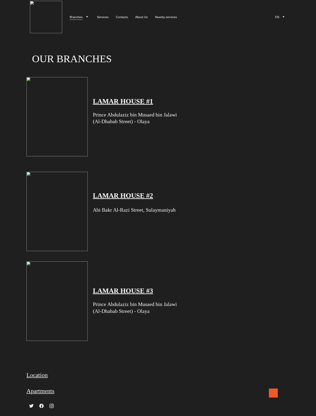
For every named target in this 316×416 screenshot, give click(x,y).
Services (103, 17)
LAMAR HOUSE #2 (123, 195)
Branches (76, 17)
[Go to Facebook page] (41, 406)
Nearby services (166, 17)
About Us (141, 17)
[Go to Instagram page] (51, 406)
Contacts (122, 17)
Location (37, 375)
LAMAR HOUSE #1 (123, 101)
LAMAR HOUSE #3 (123, 291)
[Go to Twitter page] (31, 406)
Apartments (40, 391)
